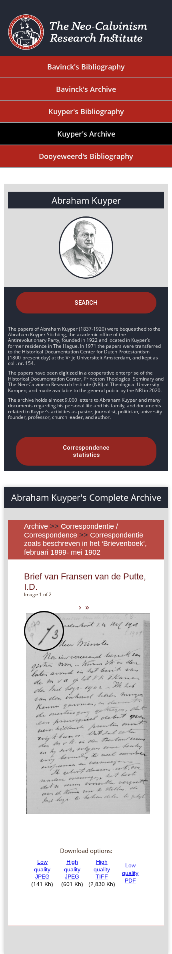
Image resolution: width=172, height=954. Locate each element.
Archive (36, 526)
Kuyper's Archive (86, 134)
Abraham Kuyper (86, 200)
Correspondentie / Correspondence (71, 530)
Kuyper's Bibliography (86, 111)
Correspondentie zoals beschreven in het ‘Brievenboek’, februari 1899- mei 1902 (85, 543)
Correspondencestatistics (86, 451)
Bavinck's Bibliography (86, 66)
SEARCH (86, 302)
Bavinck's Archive (86, 89)
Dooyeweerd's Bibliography (86, 156)
